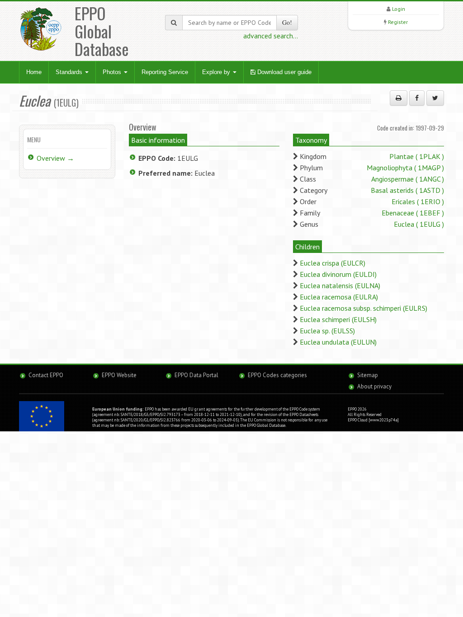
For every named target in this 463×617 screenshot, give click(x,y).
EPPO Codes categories (277, 375)
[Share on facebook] (417, 98)
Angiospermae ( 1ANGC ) (407, 178)
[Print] (398, 98)
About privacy (374, 386)
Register (398, 22)
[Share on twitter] (435, 98)
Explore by (217, 72)
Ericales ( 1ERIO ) (418, 201)
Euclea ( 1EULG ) (419, 224)
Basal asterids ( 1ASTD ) (407, 190)
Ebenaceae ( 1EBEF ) (413, 212)
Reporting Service (165, 72)
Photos (113, 72)
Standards (70, 72)
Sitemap (367, 375)
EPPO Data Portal (196, 375)
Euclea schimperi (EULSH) (338, 319)
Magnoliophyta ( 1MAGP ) (405, 167)
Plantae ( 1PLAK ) (416, 156)
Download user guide (283, 72)
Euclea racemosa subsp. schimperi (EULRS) (363, 308)
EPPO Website (119, 375)
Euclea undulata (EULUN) (338, 341)
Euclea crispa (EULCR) (332, 262)
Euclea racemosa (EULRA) (339, 296)
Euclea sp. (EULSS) (327, 330)
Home (34, 72)
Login (398, 8)
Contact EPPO (45, 375)
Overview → (55, 158)
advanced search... (270, 35)
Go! (287, 22)
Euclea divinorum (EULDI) (338, 274)
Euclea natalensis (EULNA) (340, 285)
